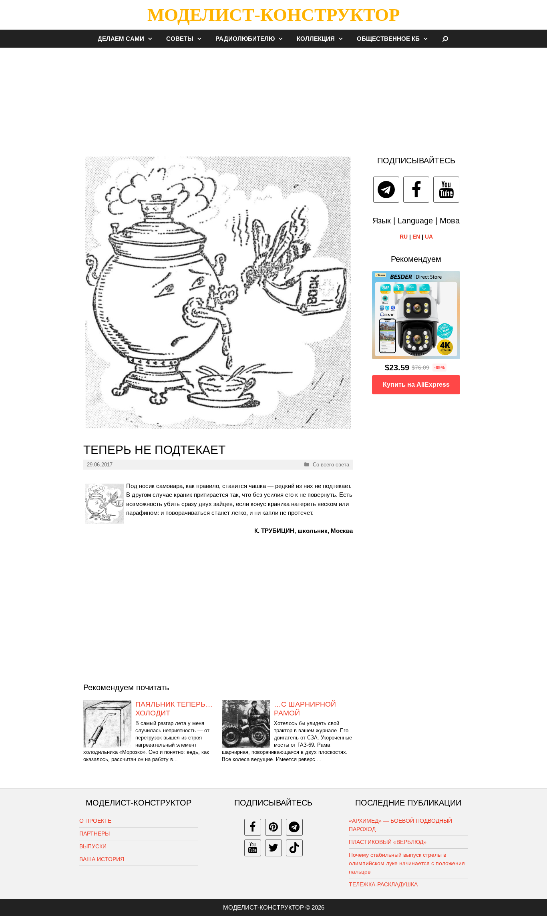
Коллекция (316, 38)
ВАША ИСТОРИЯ (101, 859)
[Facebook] (416, 190)
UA (429, 236)
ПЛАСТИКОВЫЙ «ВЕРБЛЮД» (387, 842)
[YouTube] (446, 190)
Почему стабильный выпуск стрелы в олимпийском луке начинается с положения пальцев (407, 863)
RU (404, 236)
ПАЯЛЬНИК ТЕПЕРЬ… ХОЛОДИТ (174, 708)
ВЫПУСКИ (93, 846)
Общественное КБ (388, 38)
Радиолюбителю (245, 38)
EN (416, 236)
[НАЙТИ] (445, 39)
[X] (273, 848)
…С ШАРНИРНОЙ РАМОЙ (305, 708)
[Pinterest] (273, 827)
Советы (179, 38)
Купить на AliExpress (416, 384)
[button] (152, 39)
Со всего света (331, 465)
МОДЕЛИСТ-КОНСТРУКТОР (273, 15)
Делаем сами (121, 38)
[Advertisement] (273, 98)
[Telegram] (386, 190)
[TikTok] (294, 848)
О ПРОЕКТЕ (95, 821)
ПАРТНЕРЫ (94, 833)
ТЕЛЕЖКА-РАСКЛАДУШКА (383, 884)
